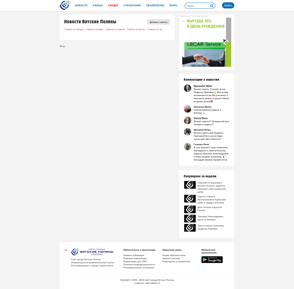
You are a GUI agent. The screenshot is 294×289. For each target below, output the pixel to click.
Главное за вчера (94, 29)
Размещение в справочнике (176, 261)
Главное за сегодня (74, 29)
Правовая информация (135, 258)
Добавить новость (159, 21)
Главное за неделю (115, 29)
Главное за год (154, 29)
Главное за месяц (136, 29)
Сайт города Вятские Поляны (159, 279)
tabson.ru (155, 282)
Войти (228, 5)
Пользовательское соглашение (138, 267)
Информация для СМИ (135, 261)
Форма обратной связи (173, 255)
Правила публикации (133, 255)
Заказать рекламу (171, 258)
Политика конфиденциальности (139, 264)
